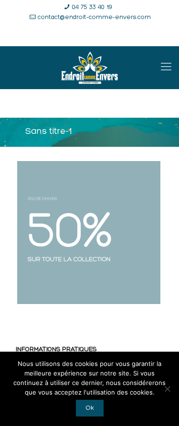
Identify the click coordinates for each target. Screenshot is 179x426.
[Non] (167, 389)
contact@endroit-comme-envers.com (94, 17)
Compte (95, 35)
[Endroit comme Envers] (89, 67)
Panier (135, 35)
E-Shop (53, 35)
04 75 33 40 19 (92, 7)
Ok (89, 408)
